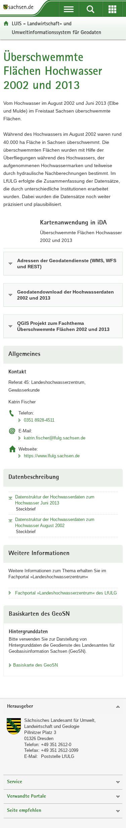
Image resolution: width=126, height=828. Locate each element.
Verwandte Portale (26, 796)
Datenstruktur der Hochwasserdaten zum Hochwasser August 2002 (54, 522)
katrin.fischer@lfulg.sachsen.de (54, 437)
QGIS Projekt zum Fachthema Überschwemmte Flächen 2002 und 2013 (63, 326)
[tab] (63, 707)
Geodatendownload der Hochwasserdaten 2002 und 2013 (65, 295)
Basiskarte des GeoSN (35, 665)
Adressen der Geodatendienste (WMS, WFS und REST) (66, 263)
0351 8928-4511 (39, 420)
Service (14, 782)
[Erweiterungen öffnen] (112, 9)
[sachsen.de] (20, 7)
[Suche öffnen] (90, 9)
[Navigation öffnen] (68, 9)
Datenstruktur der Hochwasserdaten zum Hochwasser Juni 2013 (54, 499)
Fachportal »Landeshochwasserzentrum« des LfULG (66, 592)
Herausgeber (20, 706)
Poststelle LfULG (57, 756)
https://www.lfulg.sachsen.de (52, 455)
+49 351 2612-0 (56, 744)
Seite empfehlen (24, 810)
